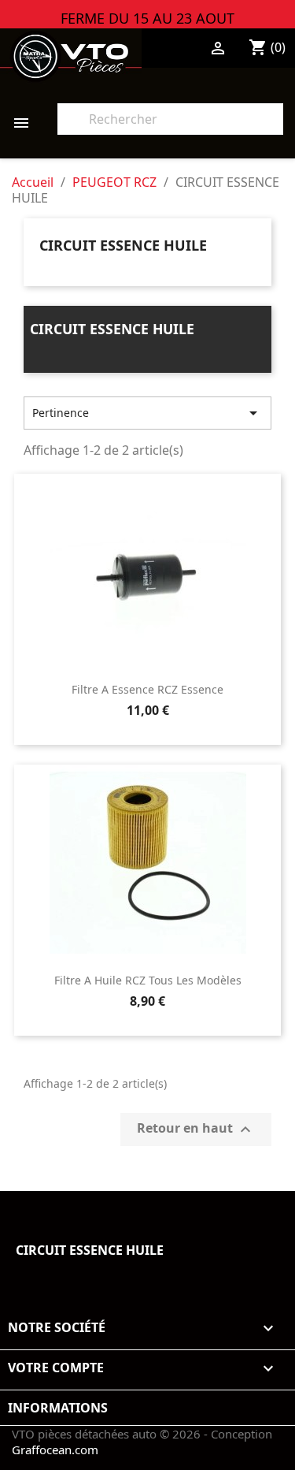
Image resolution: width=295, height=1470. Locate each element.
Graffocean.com (55, 1449)
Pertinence (147, 413)
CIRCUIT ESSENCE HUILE (123, 245)
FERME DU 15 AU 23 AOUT (147, 17)
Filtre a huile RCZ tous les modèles (148, 980)
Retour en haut (196, 1129)
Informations (58, 1407)
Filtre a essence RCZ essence (147, 689)
